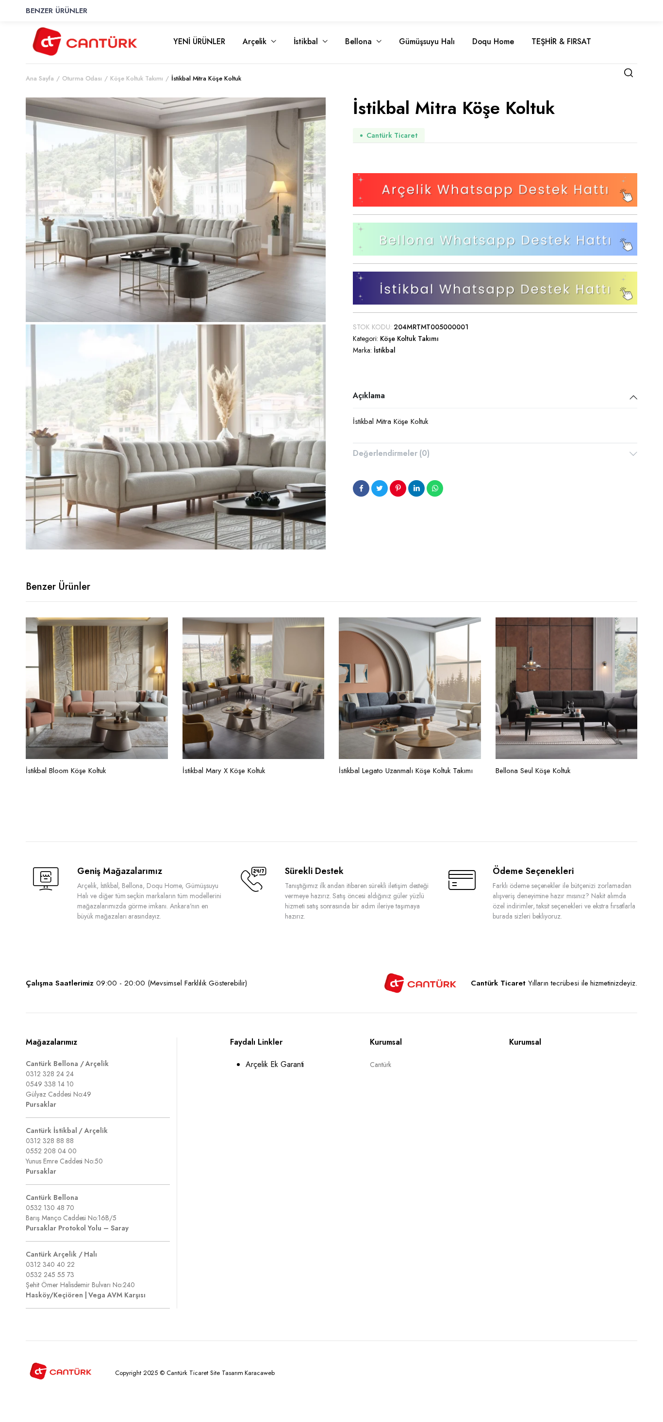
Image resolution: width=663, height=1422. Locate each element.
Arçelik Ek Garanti (275, 1064)
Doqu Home (493, 41)
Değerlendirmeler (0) (391, 453)
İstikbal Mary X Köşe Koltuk (223, 770)
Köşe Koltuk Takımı (409, 338)
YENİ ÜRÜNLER (199, 41)
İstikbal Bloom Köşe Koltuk (66, 770)
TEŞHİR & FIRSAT (561, 41)
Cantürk (381, 1064)
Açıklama (369, 395)
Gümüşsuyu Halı (427, 41)
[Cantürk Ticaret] (85, 41)
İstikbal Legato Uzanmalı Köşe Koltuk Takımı (406, 770)
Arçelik (255, 41)
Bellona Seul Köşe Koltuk (533, 770)
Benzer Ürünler (56, 10)
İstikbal (306, 41)
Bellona (358, 41)
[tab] (495, 397)
